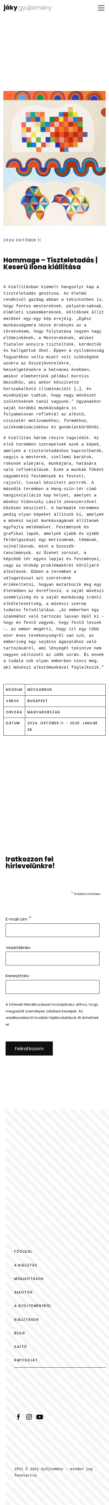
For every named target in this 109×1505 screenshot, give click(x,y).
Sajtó (20, 1346)
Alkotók (23, 1292)
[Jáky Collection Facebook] (18, 1416)
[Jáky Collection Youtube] (39, 1416)
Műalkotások (29, 1278)
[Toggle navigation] (101, 7)
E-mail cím (19, 919)
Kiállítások (26, 1319)
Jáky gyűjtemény (32, 8)
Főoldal (23, 1251)
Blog (19, 1333)
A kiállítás (25, 1265)
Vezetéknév (18, 947)
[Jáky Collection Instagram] (29, 1416)
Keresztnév (17, 976)
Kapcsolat (26, 1360)
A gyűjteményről (32, 1305)
